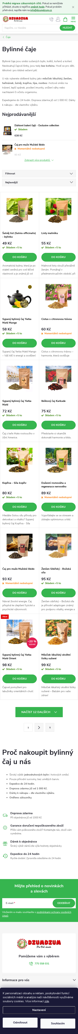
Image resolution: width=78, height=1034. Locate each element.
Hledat (67, 27)
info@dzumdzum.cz (41, 10)
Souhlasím (58, 1023)
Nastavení (39, 1010)
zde (46, 1001)
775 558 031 (42, 963)
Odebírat (63, 903)
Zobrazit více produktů (37, 160)
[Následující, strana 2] (39, 727)
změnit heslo (37, 7)
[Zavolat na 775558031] (51, 19)
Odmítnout (20, 1023)
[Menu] (73, 19)
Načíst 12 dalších (36, 712)
